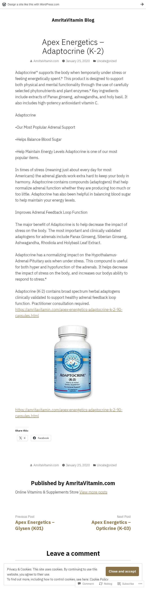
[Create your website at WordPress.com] (73, 4)
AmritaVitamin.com (46, 61)
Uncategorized (107, 61)
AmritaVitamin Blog (73, 20)
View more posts (93, 492)
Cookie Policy (99, 579)
